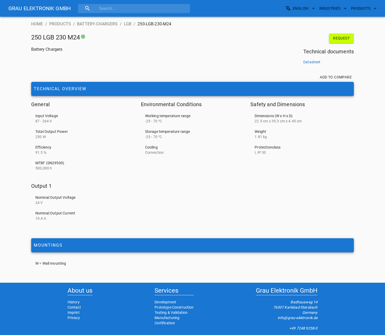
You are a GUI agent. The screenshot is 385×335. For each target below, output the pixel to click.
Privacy (74, 318)
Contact (74, 307)
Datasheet (311, 62)
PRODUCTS (60, 23)
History (74, 302)
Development (165, 302)
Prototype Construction (174, 307)
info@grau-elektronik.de (297, 318)
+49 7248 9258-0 (303, 328)
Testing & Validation (171, 312)
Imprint (74, 312)
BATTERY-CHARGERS (97, 23)
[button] (39, 8)
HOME (37, 23)
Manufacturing (167, 318)
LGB (127, 23)
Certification (165, 323)
